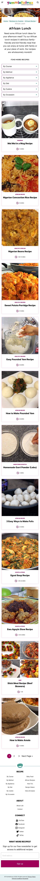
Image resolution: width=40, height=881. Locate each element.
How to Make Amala (20, 740)
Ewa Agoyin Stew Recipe (20, 629)
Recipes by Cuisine (16, 21)
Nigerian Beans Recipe (20, 251)
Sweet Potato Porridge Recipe (20, 305)
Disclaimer (25, 878)
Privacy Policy (32, 876)
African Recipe (30, 21)
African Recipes (30, 780)
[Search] (37, 2)
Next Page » (27, 756)
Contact (20, 809)
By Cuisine (10, 791)
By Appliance (10, 783)
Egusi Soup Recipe (20, 575)
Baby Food (30, 776)
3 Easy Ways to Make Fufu (20, 521)
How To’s (30, 783)
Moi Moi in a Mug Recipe (20, 143)
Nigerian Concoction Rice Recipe (20, 197)
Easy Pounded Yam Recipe (20, 359)
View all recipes (30, 791)
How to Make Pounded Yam (20, 413)
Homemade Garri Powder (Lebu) (20, 467)
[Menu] (2, 2)
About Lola (20, 805)
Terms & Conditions (17, 878)
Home (5, 21)
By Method (10, 780)
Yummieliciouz (20, 3)
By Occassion (10, 794)
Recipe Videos (29, 787)
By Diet (10, 787)
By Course (10, 776)
